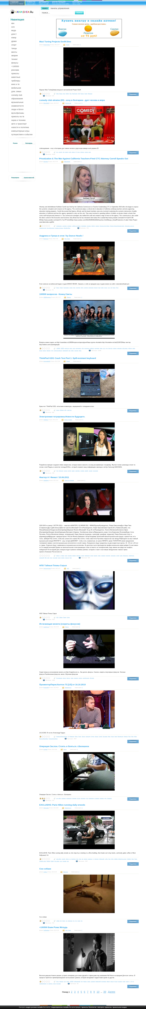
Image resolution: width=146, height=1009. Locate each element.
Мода (13, 30)
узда (52, 350)
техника (90, 470)
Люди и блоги (17, 109)
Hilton (135, 736)
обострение (125, 348)
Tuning (85, 93)
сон (66, 920)
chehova (82, 152)
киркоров (78, 555)
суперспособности (58, 350)
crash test (69, 410)
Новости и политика (20, 127)
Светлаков (105, 736)
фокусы (68, 678)
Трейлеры (15, 81)
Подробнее (132, 94)
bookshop (73, 859)
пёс (76, 920)
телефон (82, 470)
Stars (132, 859)
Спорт (13, 45)
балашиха (109, 798)
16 (131, 981)
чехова (86, 152)
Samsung (61, 470)
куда (107, 348)
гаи (57, 798)
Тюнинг (14, 59)
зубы (83, 348)
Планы (64, 617)
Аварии (14, 55)
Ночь (57, 981)
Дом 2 (13, 34)
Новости (31, 2)
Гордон (92, 736)
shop (80, 859)
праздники (96, 348)
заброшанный (77, 981)
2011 (46, 557)
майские (92, 348)
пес (74, 920)
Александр (88, 736)
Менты (14, 52)
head (99, 287)
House (114, 287)
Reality (52, 861)
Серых (68, 617)
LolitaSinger (46, 480)
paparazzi (90, 859)
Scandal (64, 861)
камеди (66, 152)
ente (68, 861)
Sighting (48, 861)
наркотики (119, 348)
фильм (108, 981)
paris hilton (58, 859)
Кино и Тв (15, 84)
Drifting (67, 93)
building (116, 859)
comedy (60, 152)
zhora (78, 152)
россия (115, 981)
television (96, 859)
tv (93, 859)
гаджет (73, 470)
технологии (95, 470)
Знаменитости (17, 106)
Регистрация (60, 2)
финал (62, 555)
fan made (58, 983)
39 (104, 991)
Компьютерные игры (20, 131)
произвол (102, 798)
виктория (108, 555)
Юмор (13, 38)
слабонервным (42, 983)
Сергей (100, 736)
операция (74, 798)
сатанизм (93, 981)
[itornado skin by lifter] (21, 12)
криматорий (98, 981)
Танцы (14, 48)
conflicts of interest (76, 226)
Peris (129, 736)
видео (82, 287)
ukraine (73, 152)
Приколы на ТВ (17, 116)
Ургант (112, 736)
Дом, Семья (16, 91)
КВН (12, 23)
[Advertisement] (22, 159)
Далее (111, 991)
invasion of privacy (59, 228)
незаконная (91, 798)
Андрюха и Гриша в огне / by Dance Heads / (61, 236)
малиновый (65, 350)
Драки (14, 41)
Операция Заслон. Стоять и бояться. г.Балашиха (64, 746)
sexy (61, 861)
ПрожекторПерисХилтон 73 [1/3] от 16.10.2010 (62, 684)
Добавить (44, 2)
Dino (71, 93)
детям (123, 981)
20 (76, 152)
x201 (65, 410)
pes (81, 920)
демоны (85, 981)
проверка (63, 798)
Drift (79, 93)
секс (65, 981)
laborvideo (46, 161)
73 (68, 736)
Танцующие (66, 287)
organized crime (42, 228)
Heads (61, 287)
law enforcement (50, 228)
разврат (115, 348)
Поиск (45, 8)
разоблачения (86, 678)
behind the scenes (122, 859)
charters (97, 226)
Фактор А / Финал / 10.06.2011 (54, 477)
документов (69, 798)
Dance (57, 287)
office (112, 859)
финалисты (125, 555)
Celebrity (129, 859)
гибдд (59, 798)
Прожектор (71, 736)
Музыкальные (17, 102)
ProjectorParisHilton (43, 738)
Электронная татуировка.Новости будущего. (62, 417)
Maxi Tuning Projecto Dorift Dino (55, 41)
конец (70, 348)
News (135, 859)
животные (70, 920)
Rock (117, 287)
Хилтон (83, 736)
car (70, 859)
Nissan (60, 93)
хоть (104, 348)
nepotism (69, 226)
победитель (131, 555)
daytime (85, 859)
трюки (72, 678)
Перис (76, 736)
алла (66, 555)
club (63, 152)
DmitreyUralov (47, 44)
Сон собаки (45, 869)
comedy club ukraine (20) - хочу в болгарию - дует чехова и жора (72, 100)
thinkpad (62, 410)
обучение (92, 678)
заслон (78, 798)
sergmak (45, 749)
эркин (99, 555)
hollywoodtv (46, 807)
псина (78, 920)
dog (61, 920)
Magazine (90, 93)
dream (63, 920)
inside (102, 287)
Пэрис (79, 736)
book (77, 859)
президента (86, 348)
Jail (111, 287)
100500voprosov (47, 297)
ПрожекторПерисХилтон (61, 736)
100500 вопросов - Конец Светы (55, 294)
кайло (72, 350)
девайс (86, 470)
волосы (44, 350)
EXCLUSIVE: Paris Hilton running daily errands (62, 805)
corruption (64, 226)
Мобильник (16, 88)
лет (133, 981)
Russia (82, 93)
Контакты (77, 2)
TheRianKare (46, 930)
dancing (96, 287)
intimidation (83, 226)
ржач (74, 287)
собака (57, 920)
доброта (130, 348)
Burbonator (46, 238)
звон (69, 350)
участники (55, 557)
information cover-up (129, 226)
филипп (74, 555)
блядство (110, 348)
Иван (109, 736)
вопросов (67, 348)
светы (74, 348)
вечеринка (103, 981)
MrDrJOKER (46, 103)
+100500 (15, 66)
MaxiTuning (74, 93)
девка (101, 348)
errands (63, 859)
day (82, 859)
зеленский (41, 557)
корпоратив (91, 287)
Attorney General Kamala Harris (117, 226)
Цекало (96, 736)
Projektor (126, 736)
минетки (48, 350)
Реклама (15, 70)
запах (133, 348)
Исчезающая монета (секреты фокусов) (59, 624)
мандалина (78, 348)
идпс (105, 798)
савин (121, 555)
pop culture (56, 861)
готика (88, 981)
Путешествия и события (21, 134)
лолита (82, 555)
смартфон (77, 470)
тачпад (65, 470)
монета (64, 678)
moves (105, 287)
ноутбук (69, 470)
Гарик (115, 736)
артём (91, 555)
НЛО (13, 27)
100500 (62, 348)
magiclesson (46, 626)
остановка (96, 798)
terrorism (89, 226)
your (109, 287)
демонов (61, 981)
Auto (64, 93)
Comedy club (16, 95)
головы (70, 287)
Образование (17, 99)
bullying (93, 226)
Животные (15, 77)
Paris (132, 736)
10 (98, 991)
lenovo (57, 410)
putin (70, 557)
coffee (106, 859)
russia (59, 557)
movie (54, 983)
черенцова (113, 555)
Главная (16, 2)
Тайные (61, 617)
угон (87, 798)
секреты (80, 678)
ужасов (112, 981)
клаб (70, 152)
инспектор (83, 798)
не (47, 983)
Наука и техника (18, 120)
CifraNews (46, 419)
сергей (117, 555)
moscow (67, 557)
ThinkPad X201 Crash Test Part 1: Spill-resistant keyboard (67, 358)
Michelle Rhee (67, 228)
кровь (67, 981)
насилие (120, 981)
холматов (103, 555)
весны (40, 350)
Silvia (57, 93)
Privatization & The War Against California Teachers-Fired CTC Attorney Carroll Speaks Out (83, 158)
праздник (78, 287)
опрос (80, 350)
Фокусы (14, 63)
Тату (57, 470)
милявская (87, 555)
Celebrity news (42, 861)
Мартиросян (120, 736)
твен (51, 557)
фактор (58, 555)
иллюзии (76, 678)
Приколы (15, 73)
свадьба (86, 287)
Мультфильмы (17, 113)
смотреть (50, 983)
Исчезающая (59, 678)
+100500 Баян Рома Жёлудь (53, 927)
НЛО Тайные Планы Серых (53, 565)
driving (67, 859)
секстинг (76, 350)
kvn (57, 152)
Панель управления (60, 8)
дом (82, 981)
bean (109, 859)
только (127, 981)
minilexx (45, 871)
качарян (95, 555)
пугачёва (70, 555)
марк (48, 557)
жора (89, 152)
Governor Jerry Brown (104, 226)
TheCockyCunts (47, 568)
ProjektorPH (46, 687)
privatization (59, 226)
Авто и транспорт (19, 124)
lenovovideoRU (47, 361)
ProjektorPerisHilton (53, 738)
